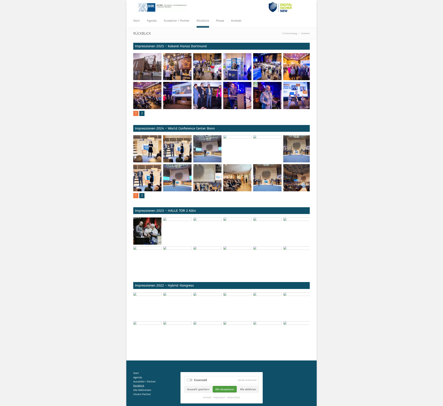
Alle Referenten (142, 390)
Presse (220, 20)
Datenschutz (233, 397)
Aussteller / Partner (176, 20)
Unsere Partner (142, 394)
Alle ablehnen (248, 389)
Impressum (219, 397)
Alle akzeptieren (224, 389)
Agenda (152, 20)
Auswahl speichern (198, 389)
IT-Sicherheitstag (289, 33)
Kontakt (236, 20)
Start (136, 20)
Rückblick (203, 20)
